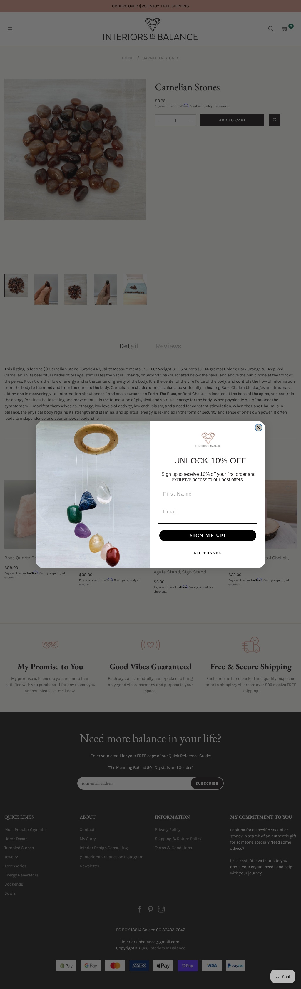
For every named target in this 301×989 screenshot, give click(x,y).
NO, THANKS (208, 553)
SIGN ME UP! (208, 535)
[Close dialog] (258, 427)
